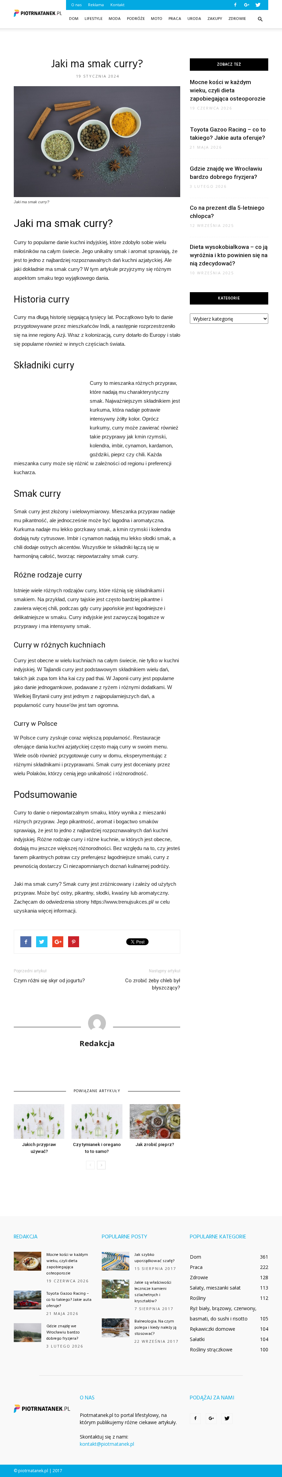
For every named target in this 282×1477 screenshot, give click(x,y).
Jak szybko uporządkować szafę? (154, 1257)
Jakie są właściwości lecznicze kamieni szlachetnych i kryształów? (152, 1292)
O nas (76, 4)
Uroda (194, 18)
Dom (73, 18)
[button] (260, 19)
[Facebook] (235, 5)
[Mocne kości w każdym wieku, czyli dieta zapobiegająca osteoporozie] (27, 1261)
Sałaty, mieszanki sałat (215, 1287)
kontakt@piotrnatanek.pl (107, 1444)
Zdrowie (237, 18)
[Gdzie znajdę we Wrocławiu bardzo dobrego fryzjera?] (27, 1332)
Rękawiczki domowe (212, 1329)
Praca (175, 18)
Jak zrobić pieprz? (154, 1144)
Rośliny (198, 1298)
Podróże (136, 18)
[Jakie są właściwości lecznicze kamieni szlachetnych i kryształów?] (115, 1289)
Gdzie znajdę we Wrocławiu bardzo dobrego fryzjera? (63, 1332)
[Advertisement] (141, 43)
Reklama (96, 4)
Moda (115, 18)
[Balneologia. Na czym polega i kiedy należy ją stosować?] (115, 1327)
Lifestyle (93, 18)
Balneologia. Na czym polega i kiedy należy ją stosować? (155, 1327)
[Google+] (246, 5)
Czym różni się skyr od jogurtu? (49, 980)
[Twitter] (258, 5)
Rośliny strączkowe (211, 1349)
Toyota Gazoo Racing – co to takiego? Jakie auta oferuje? (68, 1299)
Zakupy (214, 18)
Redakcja (97, 1043)
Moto (156, 18)
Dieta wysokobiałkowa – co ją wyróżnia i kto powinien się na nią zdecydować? (229, 255)
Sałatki (197, 1339)
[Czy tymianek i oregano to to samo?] (97, 1121)
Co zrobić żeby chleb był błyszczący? (152, 984)
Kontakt (117, 4)
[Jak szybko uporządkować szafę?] (115, 1261)
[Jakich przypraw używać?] (39, 1121)
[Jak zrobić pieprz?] (155, 1121)
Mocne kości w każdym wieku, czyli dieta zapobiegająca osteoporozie (227, 90)
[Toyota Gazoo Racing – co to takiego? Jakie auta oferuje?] (27, 1300)
